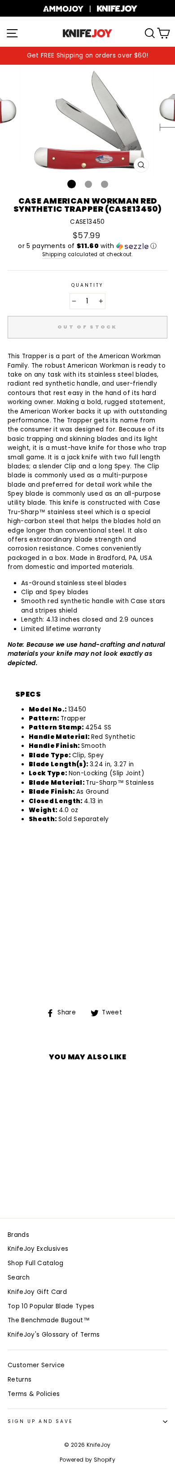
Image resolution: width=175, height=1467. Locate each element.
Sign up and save (40, 1421)
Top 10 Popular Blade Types (51, 1306)
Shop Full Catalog (36, 1263)
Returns (19, 1379)
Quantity (87, 285)
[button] (87, 246)
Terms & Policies (34, 1394)
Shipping (54, 254)
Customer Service (36, 1365)
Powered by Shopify (87, 1459)
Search (19, 1277)
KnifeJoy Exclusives (38, 1249)
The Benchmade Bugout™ (49, 1320)
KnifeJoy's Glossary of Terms (54, 1334)
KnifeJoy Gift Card (37, 1292)
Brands (18, 1235)
